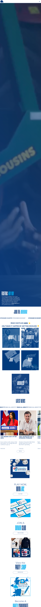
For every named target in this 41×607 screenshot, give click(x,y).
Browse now (20, 572)
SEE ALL (20, 451)
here (26, 323)
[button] (39, 1)
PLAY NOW (20, 493)
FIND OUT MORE (21, 532)
